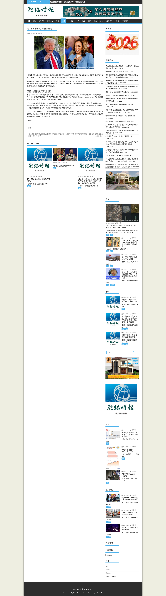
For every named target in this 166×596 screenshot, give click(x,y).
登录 (106, 566)
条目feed (108, 570)
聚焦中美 (50, 21)
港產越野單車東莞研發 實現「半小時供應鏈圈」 (120, 116)
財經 (89, 21)
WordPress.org (110, 576)
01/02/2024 (126, 254)
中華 (78, 21)
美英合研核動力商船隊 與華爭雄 (115, 121)
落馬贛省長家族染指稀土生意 (114, 71)
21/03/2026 (126, 297)
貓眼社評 (109, 21)
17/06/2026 (126, 510)
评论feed (108, 573)
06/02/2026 (82, 176)
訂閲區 (117, 21)
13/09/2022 (126, 269)
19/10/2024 (110, 223)
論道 (95, 21)
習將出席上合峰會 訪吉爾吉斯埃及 (116, 95)
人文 (111, 234)
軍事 (57, 21)
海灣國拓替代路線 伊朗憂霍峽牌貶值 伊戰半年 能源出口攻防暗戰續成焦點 (77, 2)
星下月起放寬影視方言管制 (114, 155)
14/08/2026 (126, 495)
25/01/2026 (126, 314)
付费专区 (125, 21)
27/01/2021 (126, 447)
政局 (34, 21)
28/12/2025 (126, 333)
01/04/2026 (126, 525)
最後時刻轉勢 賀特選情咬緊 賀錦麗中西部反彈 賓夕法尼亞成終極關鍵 (84, 135)
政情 (83, 21)
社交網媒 (71, 21)
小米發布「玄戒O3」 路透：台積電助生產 (118, 136)
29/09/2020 (126, 471)
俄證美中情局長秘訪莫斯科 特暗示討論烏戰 (119, 104)
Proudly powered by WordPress (70, 593)
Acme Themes (102, 593)
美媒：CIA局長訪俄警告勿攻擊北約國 (117, 92)
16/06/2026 (32, 176)
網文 (101, 21)
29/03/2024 (126, 238)
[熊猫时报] (28, 20)
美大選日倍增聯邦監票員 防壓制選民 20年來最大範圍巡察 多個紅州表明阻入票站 (45, 135)
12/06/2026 (57, 163)
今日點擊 (41, 21)
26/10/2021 (126, 430)
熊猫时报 (40, 33)
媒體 (63, 21)
